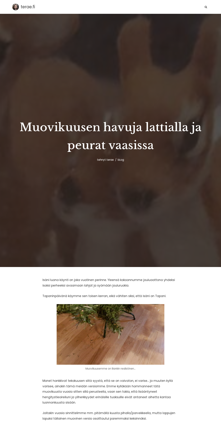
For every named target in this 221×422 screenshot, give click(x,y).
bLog (121, 160)
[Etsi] (206, 7)
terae (110, 160)
